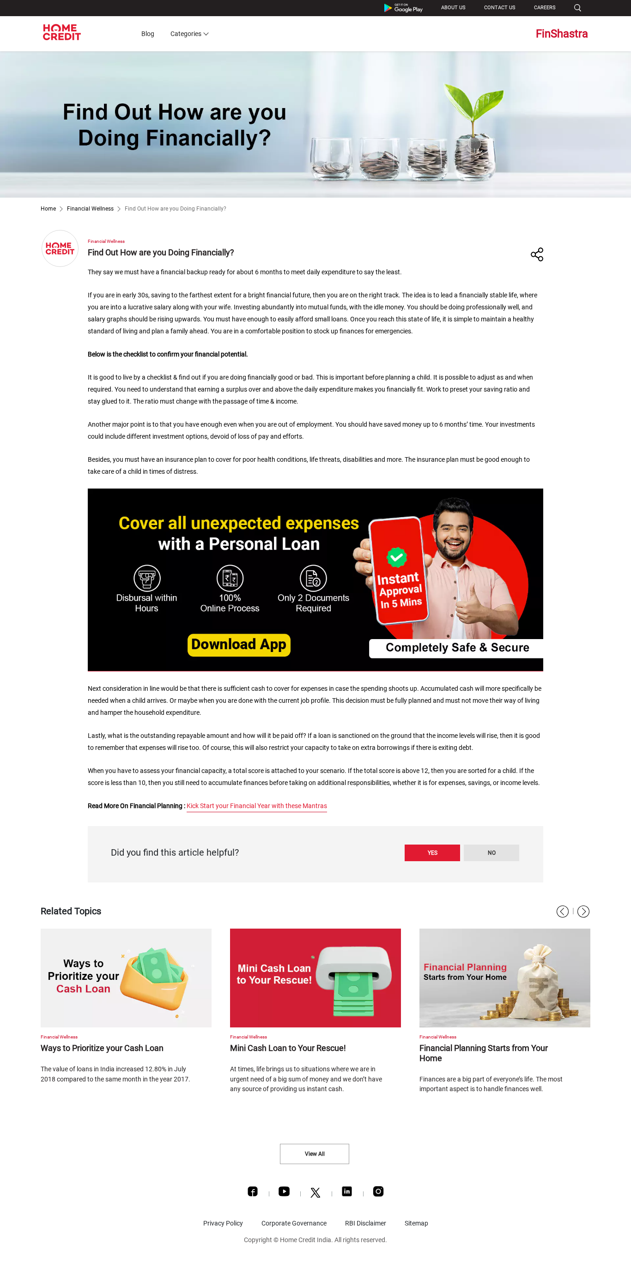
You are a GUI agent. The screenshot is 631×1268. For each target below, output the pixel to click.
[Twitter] (315, 1195)
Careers (545, 8)
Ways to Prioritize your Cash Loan (102, 1048)
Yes (432, 853)
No (492, 853)
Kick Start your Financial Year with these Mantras (257, 805)
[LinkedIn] (347, 1194)
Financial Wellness (90, 208)
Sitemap (416, 1223)
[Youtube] (284, 1194)
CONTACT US (500, 8)
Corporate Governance (294, 1223)
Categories (185, 33)
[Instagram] (378, 1194)
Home (48, 208)
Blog (147, 33)
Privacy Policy (223, 1223)
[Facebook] (253, 1194)
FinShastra (562, 33)
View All (315, 1154)
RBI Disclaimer (365, 1223)
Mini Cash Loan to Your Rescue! (288, 1048)
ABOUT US (453, 8)
